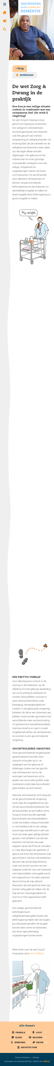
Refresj (47, 1061)
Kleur (18, 1037)
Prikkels (20, 1032)
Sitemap (35, 1057)
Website (36, 1061)
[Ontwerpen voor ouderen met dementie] (30, 7)
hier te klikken (37, 953)
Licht (39, 1032)
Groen (39, 1042)
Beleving (37, 1037)
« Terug (20, 68)
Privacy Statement (22, 1057)
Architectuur (26, 75)
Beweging (19, 1042)
